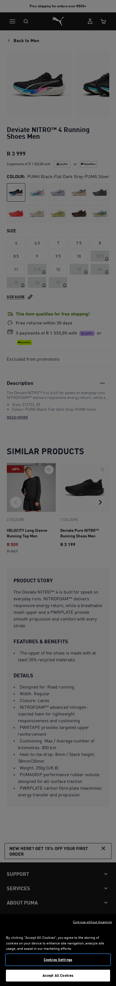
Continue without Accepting (92, 922)
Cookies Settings (58, 959)
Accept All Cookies (58, 975)
